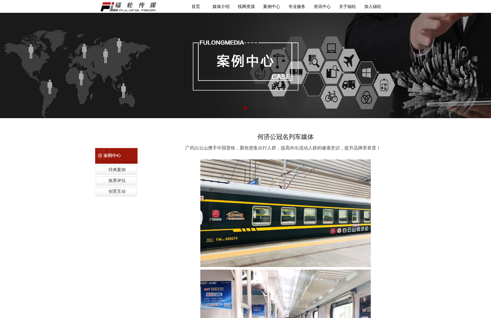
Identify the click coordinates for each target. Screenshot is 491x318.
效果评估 (117, 180)
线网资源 (246, 6)
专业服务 (296, 6)
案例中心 (271, 6)
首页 (196, 6)
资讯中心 (322, 6)
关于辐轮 (347, 6)
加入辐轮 (372, 6)
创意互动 (117, 191)
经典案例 (117, 169)
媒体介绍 (221, 6)
